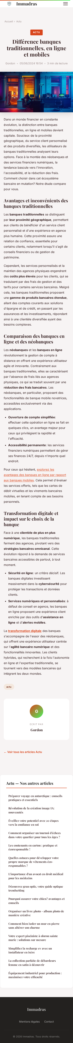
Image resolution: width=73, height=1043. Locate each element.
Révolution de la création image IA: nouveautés (31, 810)
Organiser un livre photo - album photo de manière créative (36, 913)
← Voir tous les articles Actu (23, 752)
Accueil (8, 21)
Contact (49, 1021)
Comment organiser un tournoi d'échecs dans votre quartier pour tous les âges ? (34, 835)
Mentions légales (29, 1021)
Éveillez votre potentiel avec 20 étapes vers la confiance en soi (33, 822)
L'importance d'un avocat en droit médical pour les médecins (35, 876)
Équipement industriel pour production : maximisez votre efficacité (35, 975)
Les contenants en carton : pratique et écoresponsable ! (32, 847)
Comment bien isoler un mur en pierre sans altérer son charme (34, 925)
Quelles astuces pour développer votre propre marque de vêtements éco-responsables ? (33, 862)
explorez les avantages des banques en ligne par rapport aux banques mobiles (35, 475)
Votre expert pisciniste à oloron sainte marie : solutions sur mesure (33, 938)
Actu (19, 21)
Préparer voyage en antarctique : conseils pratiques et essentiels (35, 798)
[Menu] (65, 4)
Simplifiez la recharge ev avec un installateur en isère (30, 950)
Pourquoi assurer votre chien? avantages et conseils (36, 900)
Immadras (26, 4)
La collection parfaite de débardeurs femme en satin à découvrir (32, 962)
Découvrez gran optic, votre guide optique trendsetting (35, 888)
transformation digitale (25, 631)
